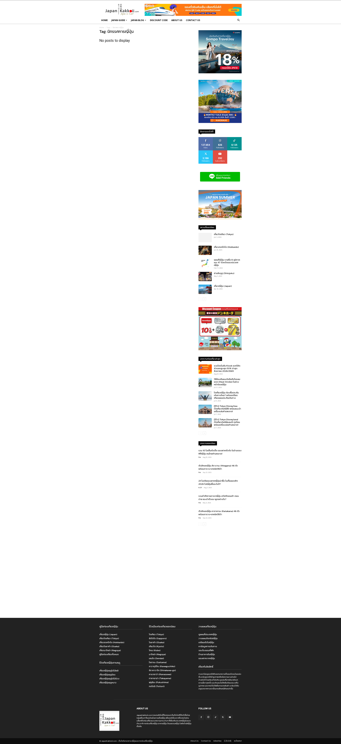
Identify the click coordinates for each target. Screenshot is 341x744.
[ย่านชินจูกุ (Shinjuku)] (205, 276)
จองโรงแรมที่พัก (206, 650)
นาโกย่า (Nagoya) (157, 654)
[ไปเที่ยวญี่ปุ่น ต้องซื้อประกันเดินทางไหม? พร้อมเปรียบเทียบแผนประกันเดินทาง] (205, 396)
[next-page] (204, 299)
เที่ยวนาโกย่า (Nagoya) (110, 650)
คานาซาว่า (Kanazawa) (160, 674)
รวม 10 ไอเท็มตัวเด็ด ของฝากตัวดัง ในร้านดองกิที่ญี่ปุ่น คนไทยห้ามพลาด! (219, 452)
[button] (238, 20)
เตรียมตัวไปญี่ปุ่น (206, 642)
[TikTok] (215, 717)
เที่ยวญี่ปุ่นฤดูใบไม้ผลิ (108, 670)
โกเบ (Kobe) (155, 650)
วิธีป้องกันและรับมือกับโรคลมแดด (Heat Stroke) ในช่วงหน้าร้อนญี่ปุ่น (227, 381)
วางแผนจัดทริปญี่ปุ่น (208, 638)
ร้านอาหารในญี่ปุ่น (206, 654)
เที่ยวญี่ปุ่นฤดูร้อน (107, 674)
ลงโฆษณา (238, 740)
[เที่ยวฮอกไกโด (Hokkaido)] (205, 250)
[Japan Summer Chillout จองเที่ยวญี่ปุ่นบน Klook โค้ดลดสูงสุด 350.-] (220, 204)
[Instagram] (208, 717)
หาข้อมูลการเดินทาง (207, 646)
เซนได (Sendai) (156, 658)
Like (205, 138)
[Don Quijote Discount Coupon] (220, 349)
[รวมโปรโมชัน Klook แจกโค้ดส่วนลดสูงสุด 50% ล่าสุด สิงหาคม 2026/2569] (205, 369)
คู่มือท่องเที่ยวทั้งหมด (109, 654)
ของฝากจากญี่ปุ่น (206, 658)
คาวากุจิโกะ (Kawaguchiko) (162, 666)
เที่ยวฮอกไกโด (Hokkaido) (226, 247)
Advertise (217, 740)
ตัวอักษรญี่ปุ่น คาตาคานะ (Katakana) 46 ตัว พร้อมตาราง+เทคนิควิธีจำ (219, 512)
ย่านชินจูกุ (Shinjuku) (224, 273)
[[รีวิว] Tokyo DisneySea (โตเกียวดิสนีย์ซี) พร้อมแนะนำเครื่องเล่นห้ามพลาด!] (205, 409)
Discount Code (159, 20)
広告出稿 (227, 740)
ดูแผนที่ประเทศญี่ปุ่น (207, 634)
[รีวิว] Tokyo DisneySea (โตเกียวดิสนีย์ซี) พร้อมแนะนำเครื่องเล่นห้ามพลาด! (227, 408)
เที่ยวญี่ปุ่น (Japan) (223, 286)
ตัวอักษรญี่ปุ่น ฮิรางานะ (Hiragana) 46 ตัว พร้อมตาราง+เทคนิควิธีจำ (218, 467)
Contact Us (193, 20)
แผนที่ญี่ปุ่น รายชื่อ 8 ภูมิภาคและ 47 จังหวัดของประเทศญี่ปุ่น (227, 262)
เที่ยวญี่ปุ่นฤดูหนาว (107, 682)
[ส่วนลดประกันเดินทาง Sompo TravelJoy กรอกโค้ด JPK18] (220, 72)
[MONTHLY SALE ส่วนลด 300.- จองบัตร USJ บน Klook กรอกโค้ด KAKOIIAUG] (220, 122)
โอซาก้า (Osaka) (156, 642)
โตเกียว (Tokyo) (156, 634)
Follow (220, 138)
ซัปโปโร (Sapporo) (158, 638)
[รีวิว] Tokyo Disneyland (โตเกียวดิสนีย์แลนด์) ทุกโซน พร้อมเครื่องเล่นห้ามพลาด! (227, 422)
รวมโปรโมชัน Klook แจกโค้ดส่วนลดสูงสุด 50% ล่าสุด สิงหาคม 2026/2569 (227, 368)
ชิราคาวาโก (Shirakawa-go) (162, 670)
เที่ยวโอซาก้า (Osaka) (109, 646)
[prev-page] (200, 299)
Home (104, 20)
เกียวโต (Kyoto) (156, 646)
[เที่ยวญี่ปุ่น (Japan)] (205, 289)
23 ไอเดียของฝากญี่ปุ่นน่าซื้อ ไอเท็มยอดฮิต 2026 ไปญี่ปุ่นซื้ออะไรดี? (218, 482)
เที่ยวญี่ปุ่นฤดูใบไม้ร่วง (109, 678)
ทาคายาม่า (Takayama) (160, 678)
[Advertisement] (220, 572)
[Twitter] (222, 717)
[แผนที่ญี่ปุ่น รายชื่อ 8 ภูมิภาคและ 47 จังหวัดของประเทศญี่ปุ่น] (205, 263)
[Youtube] (230, 717)
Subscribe (220, 151)
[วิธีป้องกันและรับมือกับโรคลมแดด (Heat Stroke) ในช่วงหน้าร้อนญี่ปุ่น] (205, 382)
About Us (176, 20)
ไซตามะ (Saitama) (158, 662)
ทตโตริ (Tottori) (157, 686)
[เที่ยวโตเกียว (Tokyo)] (205, 237)
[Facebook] (201, 717)
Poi (199, 457)
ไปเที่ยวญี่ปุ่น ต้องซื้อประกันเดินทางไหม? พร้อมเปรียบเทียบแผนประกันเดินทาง (226, 395)
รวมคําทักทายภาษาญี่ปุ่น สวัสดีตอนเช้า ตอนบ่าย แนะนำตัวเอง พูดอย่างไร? (218, 497)
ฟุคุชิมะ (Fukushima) (159, 682)
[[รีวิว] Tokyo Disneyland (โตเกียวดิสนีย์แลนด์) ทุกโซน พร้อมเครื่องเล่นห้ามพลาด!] (205, 422)
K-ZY (200, 488)
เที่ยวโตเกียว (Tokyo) (224, 234)
